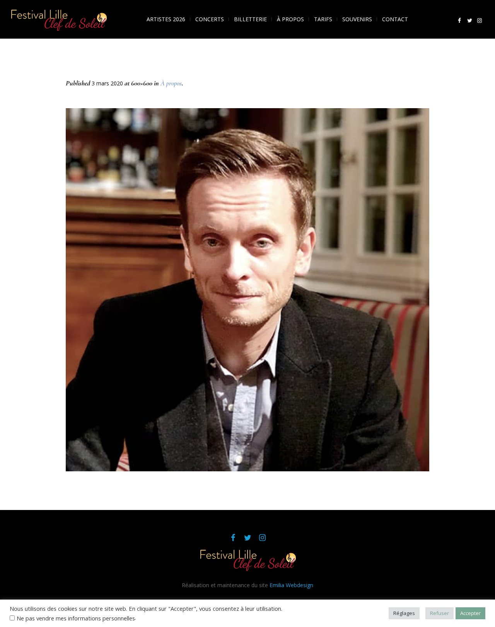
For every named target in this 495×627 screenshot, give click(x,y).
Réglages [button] (404, 613)
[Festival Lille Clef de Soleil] (247, 559)
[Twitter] (469, 20)
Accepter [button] (470, 613)
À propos (171, 83)
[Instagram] (479, 20)
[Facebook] (459, 20)
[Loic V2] (247, 289)
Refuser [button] (439, 613)
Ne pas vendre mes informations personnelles (76, 618)
